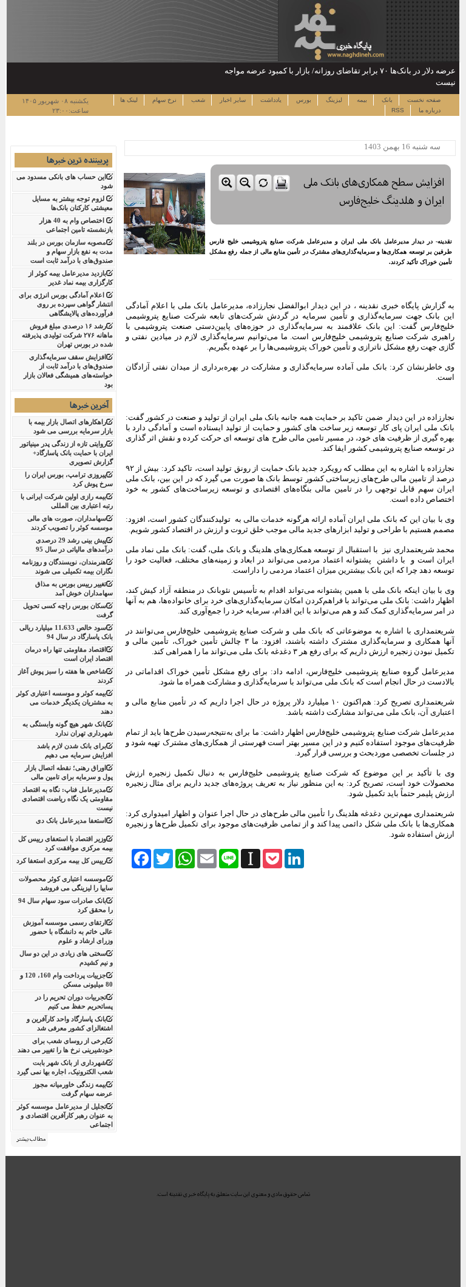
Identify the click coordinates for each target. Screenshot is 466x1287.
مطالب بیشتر (31, 1138)
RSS (397, 110)
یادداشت (270, 99)
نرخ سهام (163, 99)
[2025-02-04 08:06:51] (331, 162)
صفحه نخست (423, 99)
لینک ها (129, 99)
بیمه (361, 99)
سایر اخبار (232, 99)
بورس (302, 99)
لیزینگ (333, 99)
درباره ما (429, 110)
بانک (386, 99)
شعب (197, 99)
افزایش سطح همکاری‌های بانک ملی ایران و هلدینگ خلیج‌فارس (374, 191)
